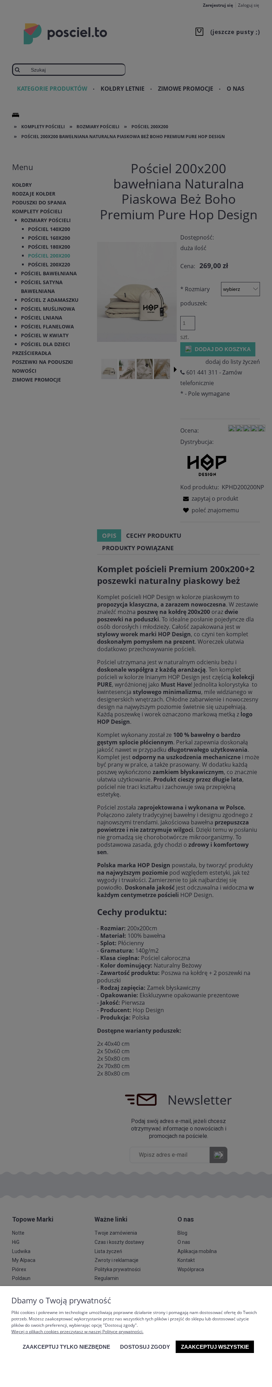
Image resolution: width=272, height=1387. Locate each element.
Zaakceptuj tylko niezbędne (66, 1347)
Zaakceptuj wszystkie (215, 1347)
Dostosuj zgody (145, 1347)
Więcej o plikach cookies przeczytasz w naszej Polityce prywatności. (77, 1332)
